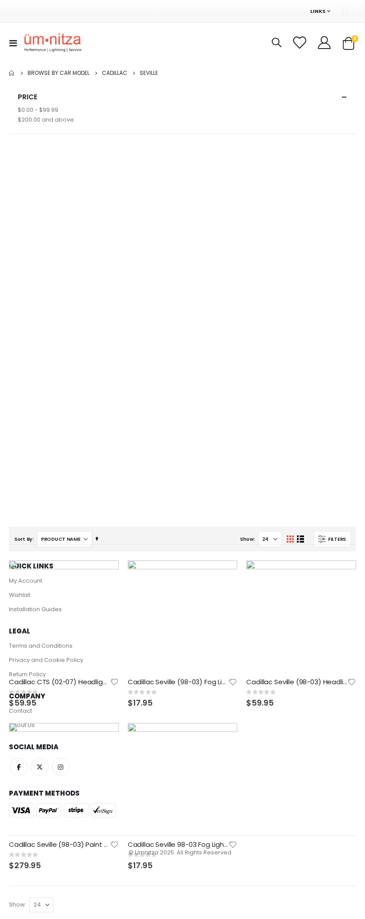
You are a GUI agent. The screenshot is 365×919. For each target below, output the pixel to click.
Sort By (23, 539)
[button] (114, 682)
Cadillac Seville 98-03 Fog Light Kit (178, 844)
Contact (20, 711)
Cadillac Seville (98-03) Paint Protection (59, 844)
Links (317, 11)
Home (12, 73)
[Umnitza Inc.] (53, 43)
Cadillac (114, 73)
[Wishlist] (300, 43)
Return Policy (27, 674)
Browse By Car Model (58, 73)
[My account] (325, 43)
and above (46, 119)
